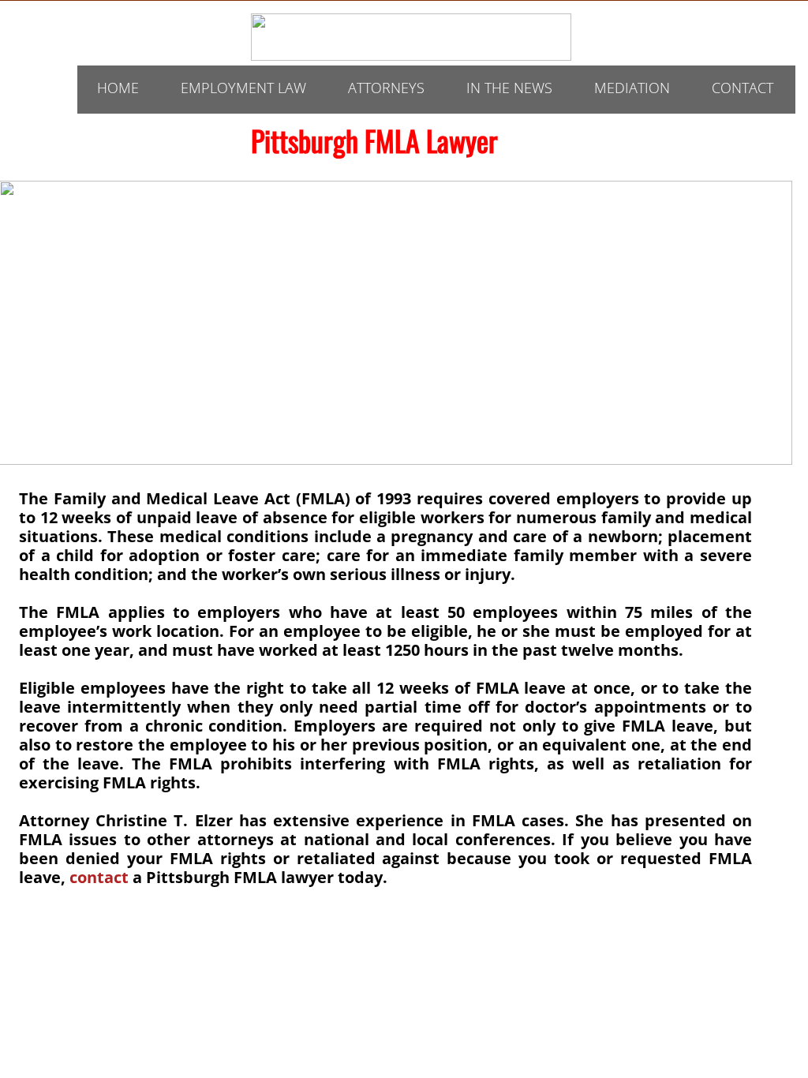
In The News (509, 87)
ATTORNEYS (386, 87)
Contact (742, 87)
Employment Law (243, 87)
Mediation (632, 87)
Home (118, 87)
